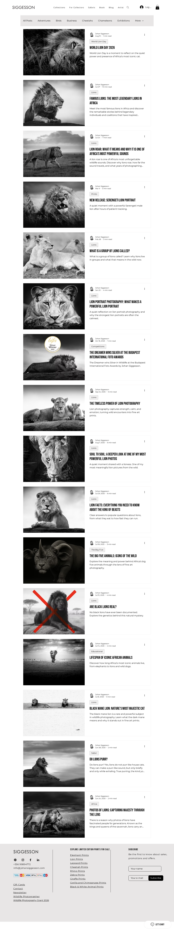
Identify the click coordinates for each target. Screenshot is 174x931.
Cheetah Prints (79, 867)
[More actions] (145, 34)
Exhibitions (123, 20)
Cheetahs (87, 20)
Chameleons (105, 20)
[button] (77, 7)
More (138, 20)
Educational (97, 651)
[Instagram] (22, 860)
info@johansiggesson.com (29, 868)
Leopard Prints (79, 863)
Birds (58, 20)
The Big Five (97, 550)
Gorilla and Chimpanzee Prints (88, 882)
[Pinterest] (15, 860)
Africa (94, 804)
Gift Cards (19, 884)
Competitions (97, 346)
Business (72, 20)
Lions (93, 92)
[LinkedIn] (38, 860)
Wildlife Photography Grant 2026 (31, 900)
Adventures (44, 20)
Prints (94, 194)
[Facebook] (30, 860)
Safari (94, 753)
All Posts (27, 20)
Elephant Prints (79, 855)
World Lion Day (98, 41)
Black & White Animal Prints (87, 886)
